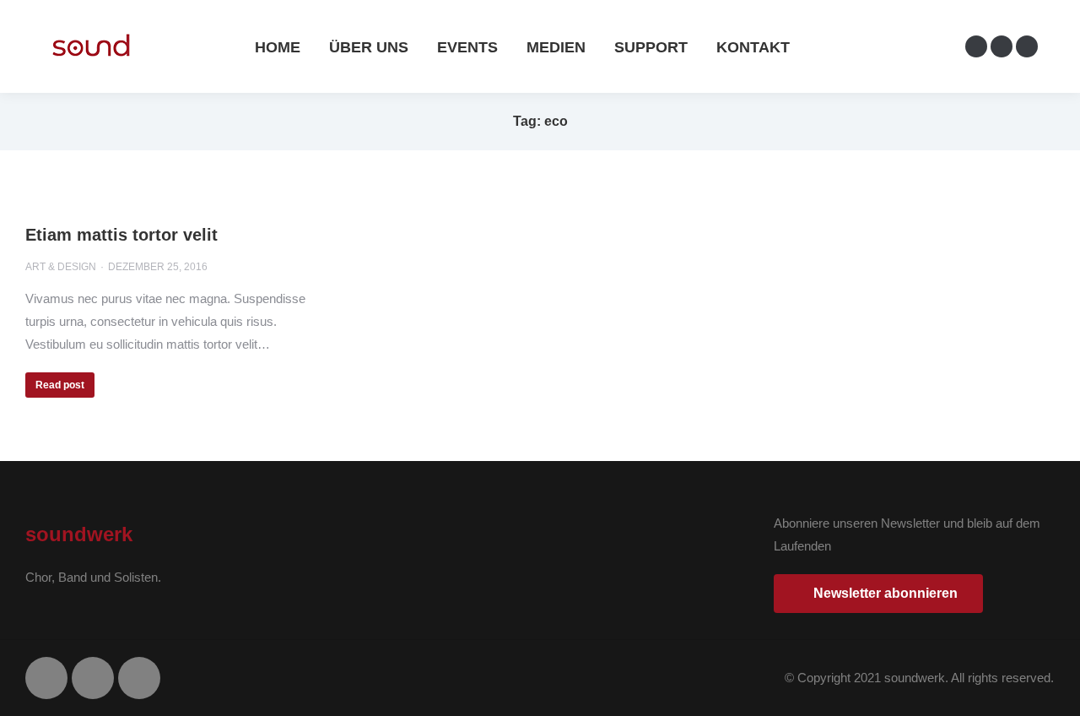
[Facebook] (46, 678)
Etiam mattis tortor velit (121, 234)
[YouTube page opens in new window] (1027, 46)
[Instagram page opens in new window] (1001, 46)
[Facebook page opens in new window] (976, 46)
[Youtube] (139, 678)
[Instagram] (93, 678)
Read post (59, 385)
